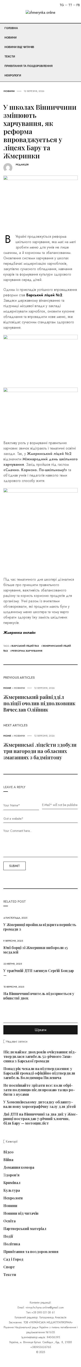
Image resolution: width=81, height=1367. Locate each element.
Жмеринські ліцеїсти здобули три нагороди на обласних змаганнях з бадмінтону (39, 751)
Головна (11, 28)
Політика (11, 1244)
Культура (11, 1190)
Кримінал (11, 1182)
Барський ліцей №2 (25, 646)
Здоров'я (11, 1175)
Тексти (9, 56)
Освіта (9, 1221)
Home (7, 688)
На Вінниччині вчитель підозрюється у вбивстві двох (38, 995)
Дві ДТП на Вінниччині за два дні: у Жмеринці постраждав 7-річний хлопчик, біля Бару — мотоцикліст (40, 1118)
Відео (8, 1152)
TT (70, 5)
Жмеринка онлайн (19, 632)
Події (8, 1236)
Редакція (22, 164)
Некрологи (12, 75)
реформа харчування (27, 651)
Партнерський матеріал (24, 1228)
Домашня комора (18, 1167)
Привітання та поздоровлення (28, 66)
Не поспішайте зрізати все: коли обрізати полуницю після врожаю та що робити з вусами (39, 1090)
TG (62, 5)
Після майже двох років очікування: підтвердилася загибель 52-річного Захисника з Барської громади (39, 1056)
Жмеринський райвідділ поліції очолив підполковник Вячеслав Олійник (39, 703)
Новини (10, 37)
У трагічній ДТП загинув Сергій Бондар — (38, 972)
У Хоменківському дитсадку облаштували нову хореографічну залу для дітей (39, 1104)
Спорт (9, 1267)
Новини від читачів (19, 47)
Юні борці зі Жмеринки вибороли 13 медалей (35, 949)
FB (78, 5)
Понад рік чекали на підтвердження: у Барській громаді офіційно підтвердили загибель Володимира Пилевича (39, 1073)
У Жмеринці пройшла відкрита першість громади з (39, 926)
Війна (8, 1159)
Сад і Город (13, 1259)
